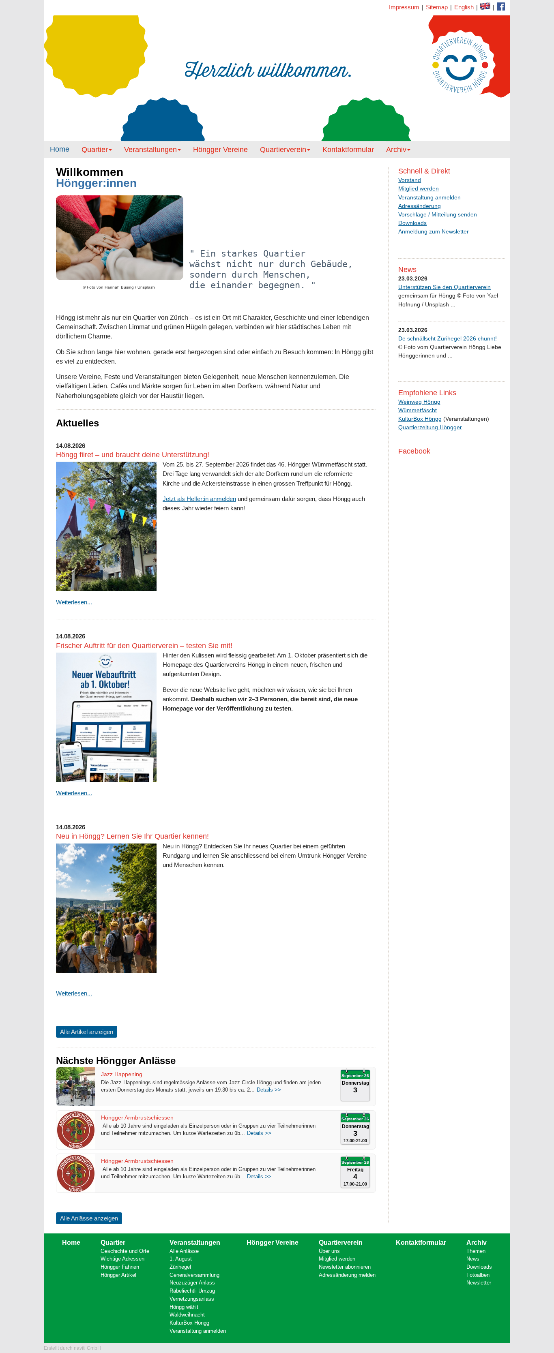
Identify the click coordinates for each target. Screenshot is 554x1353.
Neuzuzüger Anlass (192, 1283)
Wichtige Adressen (122, 1259)
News (472, 1259)
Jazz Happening (121, 1074)
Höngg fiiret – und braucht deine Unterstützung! (132, 455)
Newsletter (478, 1283)
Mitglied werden (418, 188)
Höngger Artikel (118, 1275)
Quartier (95, 150)
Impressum (404, 7)
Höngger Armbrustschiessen (137, 1117)
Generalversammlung (194, 1275)
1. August (181, 1259)
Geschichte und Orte (125, 1251)
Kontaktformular (501, 6)
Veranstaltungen (150, 150)
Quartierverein (283, 150)
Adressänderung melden (347, 1275)
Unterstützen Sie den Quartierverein (444, 287)
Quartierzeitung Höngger (430, 427)
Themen (475, 1251)
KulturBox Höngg (420, 418)
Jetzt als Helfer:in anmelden (199, 498)
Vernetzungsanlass (192, 1299)
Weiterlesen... (74, 602)
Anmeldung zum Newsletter (433, 231)
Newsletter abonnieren (345, 1267)
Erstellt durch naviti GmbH (72, 1348)
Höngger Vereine (220, 150)
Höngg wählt (184, 1307)
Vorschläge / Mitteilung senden (437, 214)
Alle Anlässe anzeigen (89, 1218)
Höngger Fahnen (120, 1267)
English (464, 7)
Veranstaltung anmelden (429, 197)
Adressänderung (419, 206)
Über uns (329, 1251)
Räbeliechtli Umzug (192, 1291)
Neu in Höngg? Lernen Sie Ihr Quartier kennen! (132, 836)
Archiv (396, 150)
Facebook (485, 6)
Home (59, 149)
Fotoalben (478, 1275)
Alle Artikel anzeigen (86, 1031)
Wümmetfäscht (417, 410)
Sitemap (437, 7)
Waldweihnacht (187, 1315)
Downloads (412, 223)
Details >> (269, 1090)
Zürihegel (180, 1267)
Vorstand (409, 180)
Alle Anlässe (184, 1251)
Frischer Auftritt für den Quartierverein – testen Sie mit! (144, 646)
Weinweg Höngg (419, 401)
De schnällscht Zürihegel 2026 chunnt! (447, 338)
